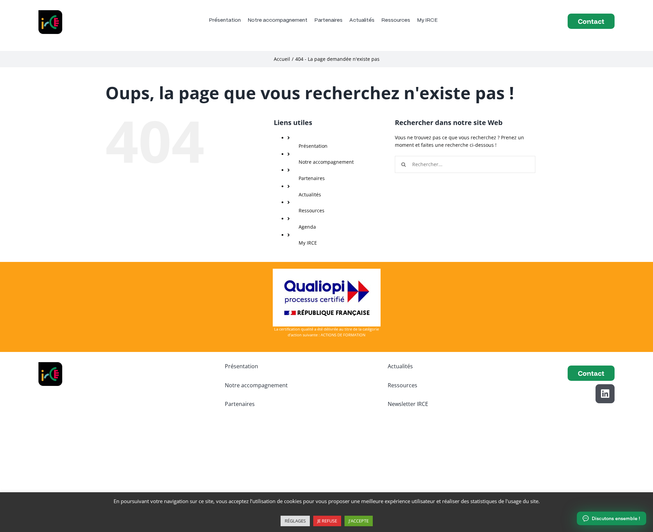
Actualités (310, 194)
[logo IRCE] (50, 12)
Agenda (307, 227)
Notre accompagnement (326, 162)
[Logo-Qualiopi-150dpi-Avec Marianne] (327, 271)
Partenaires (312, 178)
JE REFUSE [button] (327, 521)
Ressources (311, 210)
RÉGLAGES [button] (295, 521)
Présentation (313, 146)
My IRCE (308, 243)
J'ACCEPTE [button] (359, 521)
